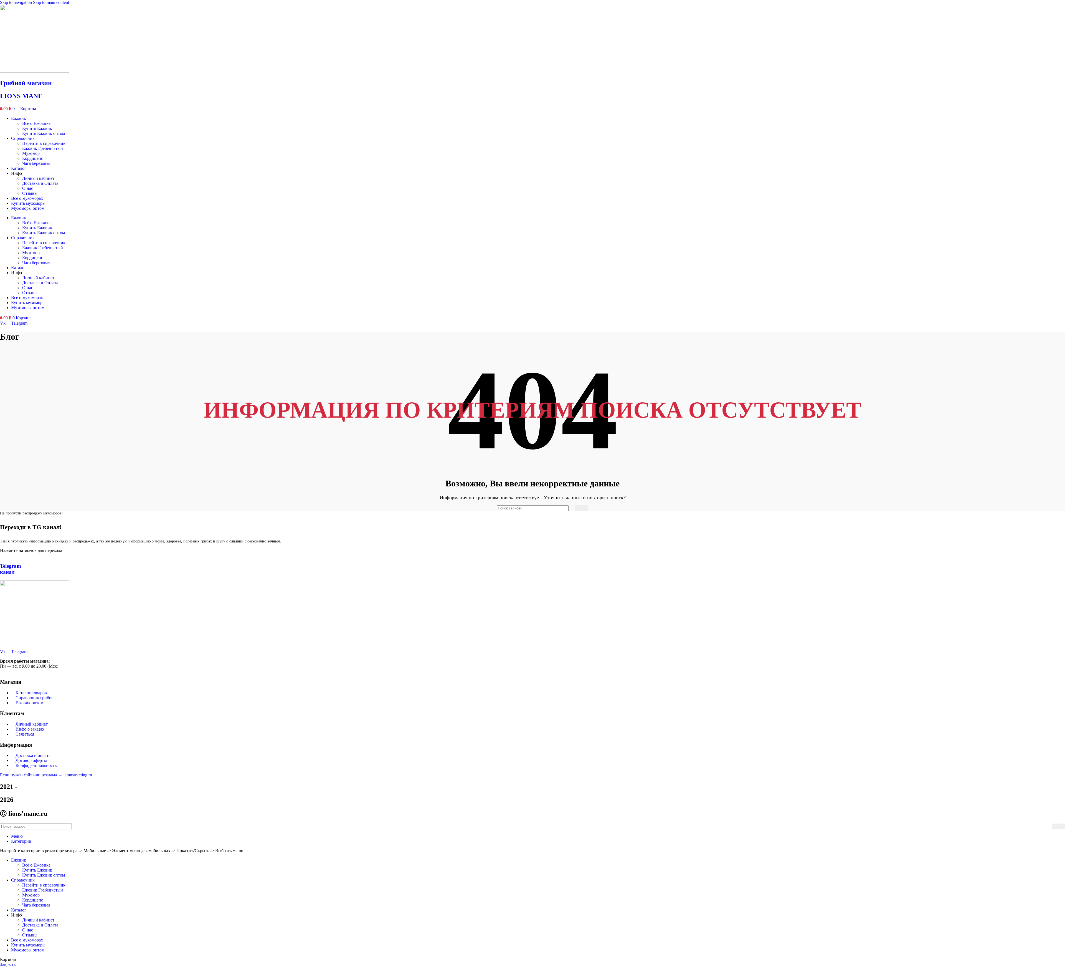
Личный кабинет (38, 178)
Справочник (23, 138)
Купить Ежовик (37, 128)
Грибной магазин (26, 83)
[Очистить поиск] (569, 508)
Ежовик (18, 118)
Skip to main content (51, 2)
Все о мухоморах (27, 198)
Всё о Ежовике (36, 123)
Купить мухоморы (28, 203)
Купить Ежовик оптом (43, 133)
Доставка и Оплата (40, 183)
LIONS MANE (21, 96)
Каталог (18, 168)
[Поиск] (581, 508)
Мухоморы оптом (27, 208)
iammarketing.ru (78, 774)
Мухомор (31, 153)
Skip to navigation (16, 2)
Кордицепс (32, 158)
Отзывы (29, 193)
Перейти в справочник (43, 143)
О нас (27, 188)
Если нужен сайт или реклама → (32, 774)
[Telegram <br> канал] (1, 555)
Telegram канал (10, 569)
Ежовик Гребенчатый (42, 148)
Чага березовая (36, 163)
